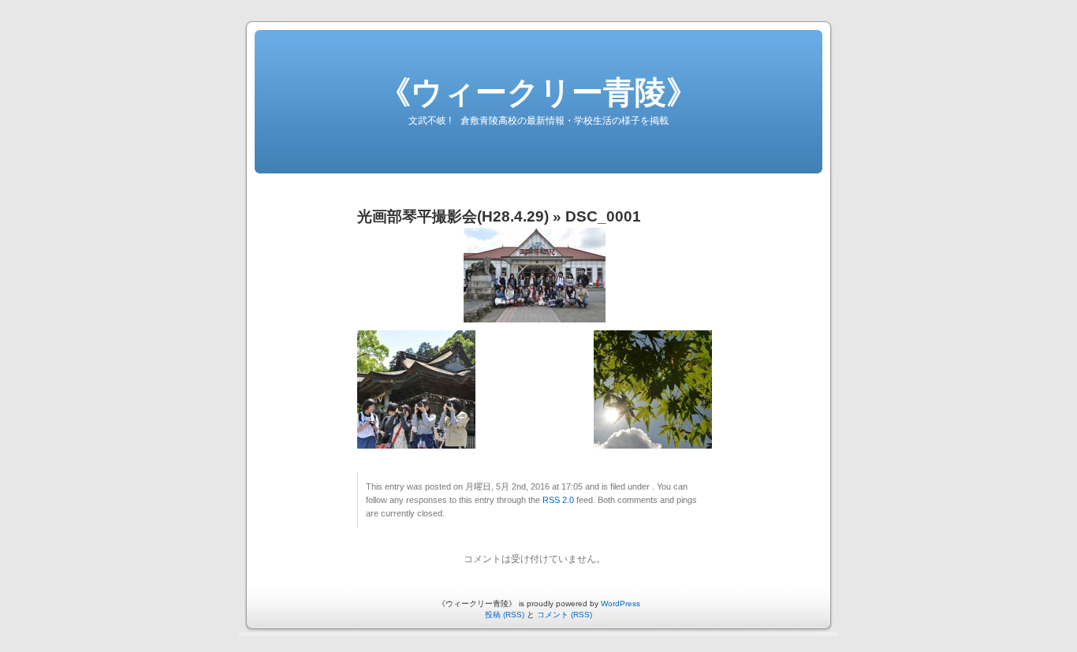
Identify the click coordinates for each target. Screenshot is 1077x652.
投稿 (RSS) (504, 614)
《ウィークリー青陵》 (538, 92)
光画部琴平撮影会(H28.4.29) (453, 216)
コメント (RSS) (564, 614)
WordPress (620, 603)
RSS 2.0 (558, 500)
